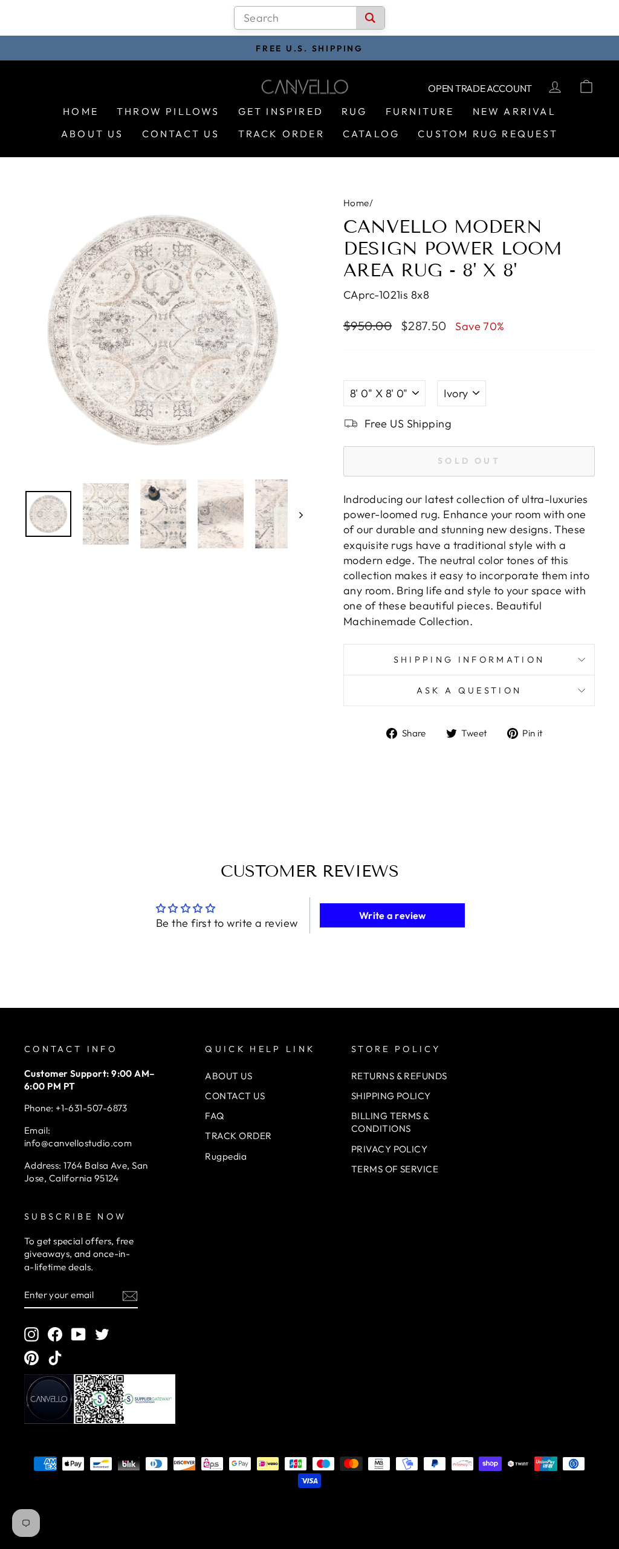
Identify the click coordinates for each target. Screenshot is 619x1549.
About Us (92, 134)
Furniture (420, 111)
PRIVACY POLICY (389, 1149)
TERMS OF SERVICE (394, 1169)
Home (81, 111)
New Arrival (514, 111)
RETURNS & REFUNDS (399, 1076)
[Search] (370, 18)
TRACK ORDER (238, 1135)
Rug (355, 111)
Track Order (281, 134)
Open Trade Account (480, 88)
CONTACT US (235, 1096)
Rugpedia (226, 1156)
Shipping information (469, 659)
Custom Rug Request (488, 134)
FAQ (214, 1116)
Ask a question (469, 690)
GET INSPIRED (280, 111)
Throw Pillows (168, 111)
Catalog (371, 134)
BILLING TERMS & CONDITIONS (390, 1122)
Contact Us (181, 134)
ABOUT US (228, 1076)
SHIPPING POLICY (391, 1096)
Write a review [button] (392, 915)
